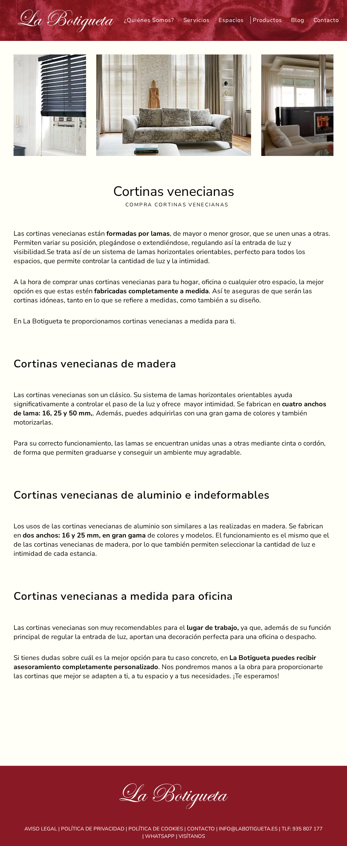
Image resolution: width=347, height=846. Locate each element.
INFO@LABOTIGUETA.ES (248, 828)
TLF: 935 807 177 (302, 828)
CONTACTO (201, 828)
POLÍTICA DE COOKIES (155, 828)
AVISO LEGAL (40, 828)
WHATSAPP (160, 836)
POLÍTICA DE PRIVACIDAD (92, 828)
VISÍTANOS (192, 836)
